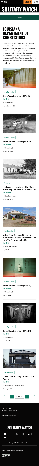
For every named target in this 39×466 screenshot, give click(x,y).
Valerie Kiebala (9, 102)
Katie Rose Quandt (10, 196)
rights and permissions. (16, 450)
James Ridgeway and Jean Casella (14, 385)
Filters (20, 17)
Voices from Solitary (11, 246)
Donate (36, 2)
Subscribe (28, 2)
